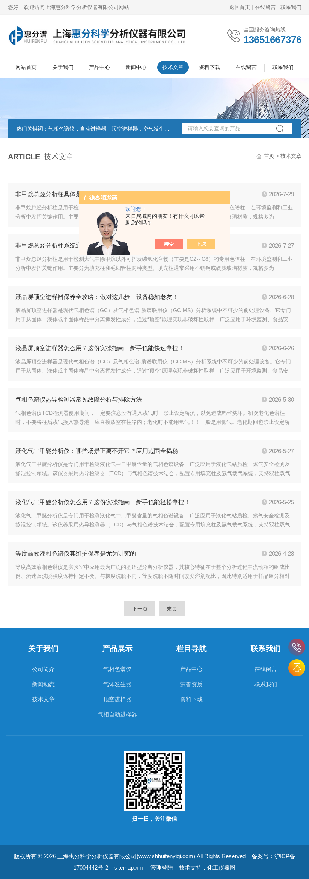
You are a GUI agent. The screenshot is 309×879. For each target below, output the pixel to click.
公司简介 (43, 669)
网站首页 (26, 67)
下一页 (140, 609)
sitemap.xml (129, 867)
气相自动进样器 (117, 714)
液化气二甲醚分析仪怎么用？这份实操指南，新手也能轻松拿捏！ (102, 502)
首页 (269, 156)
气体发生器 (117, 684)
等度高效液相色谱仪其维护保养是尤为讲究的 (75, 553)
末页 (172, 609)
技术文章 (173, 67)
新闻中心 (136, 67)
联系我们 (290, 7)
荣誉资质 (191, 684)
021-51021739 (296, 647)
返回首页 (239, 7)
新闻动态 (43, 684)
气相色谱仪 (117, 669)
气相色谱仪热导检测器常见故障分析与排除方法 (78, 399)
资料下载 (209, 67)
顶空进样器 (117, 699)
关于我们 (62, 67)
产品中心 (99, 67)
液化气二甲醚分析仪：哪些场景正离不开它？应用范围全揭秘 (96, 451)
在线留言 (265, 7)
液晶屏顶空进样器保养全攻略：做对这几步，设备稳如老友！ (96, 297)
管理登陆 (161, 867)
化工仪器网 (221, 867)
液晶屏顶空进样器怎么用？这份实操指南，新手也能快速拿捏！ (99, 348)
